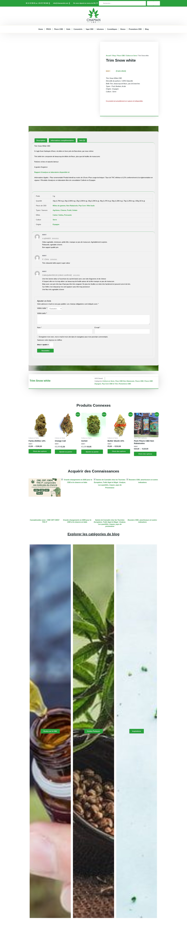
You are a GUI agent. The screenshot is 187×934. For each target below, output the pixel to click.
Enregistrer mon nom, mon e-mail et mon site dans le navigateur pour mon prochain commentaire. (73, 337)
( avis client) (121, 71)
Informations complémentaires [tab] (62, 140)
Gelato (74, 210)
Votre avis (42, 313)
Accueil (108, 55)
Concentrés (78, 29)
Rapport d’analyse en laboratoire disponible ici (51, 172)
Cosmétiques (112, 29)
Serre (55, 220)
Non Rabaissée (72, 206)
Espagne (56, 224)
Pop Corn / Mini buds (87, 206)
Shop (114, 55)
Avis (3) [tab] (82, 140)
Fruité (69, 210)
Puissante (68, 215)
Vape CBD (89, 29)
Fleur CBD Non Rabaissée (124, 381)
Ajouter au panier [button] (65, 452)
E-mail (97, 327)
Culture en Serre (131, 55)
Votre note (42, 308)
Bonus (122, 29)
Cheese (63, 210)
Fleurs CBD (58, 29)
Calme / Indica (58, 215)
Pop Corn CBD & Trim (110, 384)
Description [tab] (40, 140)
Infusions (100, 29)
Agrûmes (56, 210)
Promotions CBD (135, 29)
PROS (48, 29)
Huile (68, 29)
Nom (39, 327)
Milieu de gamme (59, 206)
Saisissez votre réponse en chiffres (49, 340)
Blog (147, 29)
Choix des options (40, 451)
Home (40, 29)
